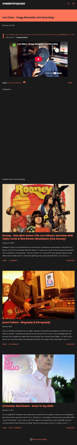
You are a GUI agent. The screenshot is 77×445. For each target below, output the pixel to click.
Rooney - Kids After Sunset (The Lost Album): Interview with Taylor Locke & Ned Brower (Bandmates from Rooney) (37, 237)
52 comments (14, 344)
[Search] (68, 3)
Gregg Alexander (14, 83)
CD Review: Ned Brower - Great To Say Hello (27, 406)
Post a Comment (15, 428)
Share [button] (70, 83)
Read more (70, 260)
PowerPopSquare (13, 3)
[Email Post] (24, 83)
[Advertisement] (38, 158)
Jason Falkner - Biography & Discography (26, 322)
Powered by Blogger (40, 439)
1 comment (13, 260)
